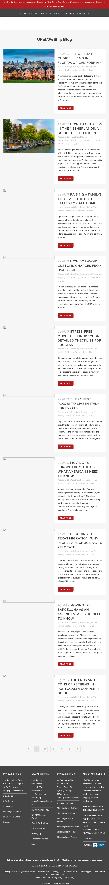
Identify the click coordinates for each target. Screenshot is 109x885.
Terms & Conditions (42, 878)
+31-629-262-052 (62, 2)
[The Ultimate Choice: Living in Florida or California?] (28, 66)
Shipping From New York (68, 827)
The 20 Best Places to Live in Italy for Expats (78, 403)
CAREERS (88, 838)
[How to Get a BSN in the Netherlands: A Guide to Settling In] (28, 136)
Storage (7, 822)
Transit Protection (40, 823)
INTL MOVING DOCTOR (29, 13)
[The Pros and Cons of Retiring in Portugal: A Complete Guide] (28, 692)
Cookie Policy (69, 878)
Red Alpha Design (62, 883)
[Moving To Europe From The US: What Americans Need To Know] (28, 474)
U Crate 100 (8, 801)
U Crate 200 (8, 806)
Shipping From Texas (66, 832)
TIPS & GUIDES (68, 13)
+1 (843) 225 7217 (15, 2)
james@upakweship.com (92, 2)
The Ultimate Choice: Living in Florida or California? (79, 58)
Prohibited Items (39, 828)
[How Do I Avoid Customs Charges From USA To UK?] (28, 270)
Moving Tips (37, 834)
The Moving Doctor (91, 140)
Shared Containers (11, 817)
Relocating (85, 67)
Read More (65, 108)
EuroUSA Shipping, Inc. (53, 872)
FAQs (43, 13)
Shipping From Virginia (67, 837)
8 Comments (94, 277)
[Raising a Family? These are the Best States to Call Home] (28, 206)
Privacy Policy (57, 878)
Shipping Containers (12, 812)
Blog (77, 67)
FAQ (33, 844)
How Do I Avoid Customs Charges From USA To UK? (80, 265)
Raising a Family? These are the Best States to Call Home (80, 198)
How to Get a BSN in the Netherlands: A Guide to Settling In (80, 128)
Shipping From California (68, 808)
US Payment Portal (40, 810)
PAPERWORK (54, 13)
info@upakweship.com (34, 2)
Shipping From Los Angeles (65, 820)
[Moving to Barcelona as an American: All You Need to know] (28, 617)
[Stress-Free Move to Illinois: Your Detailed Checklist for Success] (28, 340)
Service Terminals (65, 803)
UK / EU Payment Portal (39, 816)
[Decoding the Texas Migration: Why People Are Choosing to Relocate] (28, 546)
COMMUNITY (82, 13)
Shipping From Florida (67, 813)
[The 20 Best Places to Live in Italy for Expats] (28, 411)
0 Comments (79, 70)
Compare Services (40, 839)
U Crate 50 (8, 796)
